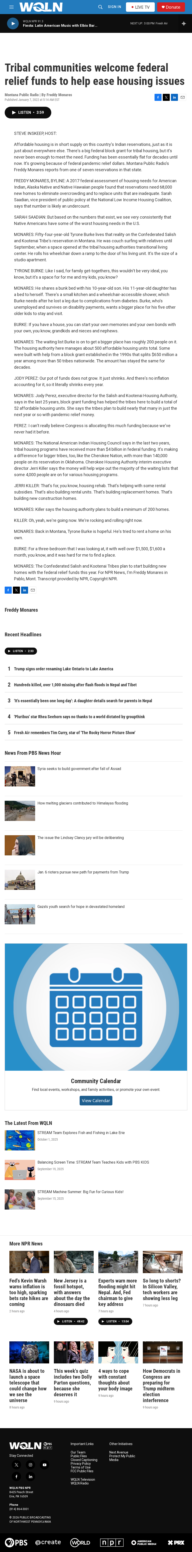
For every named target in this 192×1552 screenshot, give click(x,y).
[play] (13, 23)
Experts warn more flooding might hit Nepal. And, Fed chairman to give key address (117, 1292)
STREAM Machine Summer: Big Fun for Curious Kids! (80, 1192)
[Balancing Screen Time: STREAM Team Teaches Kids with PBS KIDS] (20, 1170)
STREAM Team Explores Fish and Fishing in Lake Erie (81, 1133)
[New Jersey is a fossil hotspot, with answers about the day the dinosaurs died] (74, 1262)
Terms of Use (81, 1467)
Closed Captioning (84, 1460)
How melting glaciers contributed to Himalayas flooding (82, 803)
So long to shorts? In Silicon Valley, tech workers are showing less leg (162, 1289)
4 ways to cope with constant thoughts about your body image (115, 1380)
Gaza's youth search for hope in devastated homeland (81, 906)
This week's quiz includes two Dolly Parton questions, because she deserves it (73, 1382)
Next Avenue (118, 1452)
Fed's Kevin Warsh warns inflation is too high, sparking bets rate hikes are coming (28, 1292)
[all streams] (185, 23)
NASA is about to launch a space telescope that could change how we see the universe (28, 1385)
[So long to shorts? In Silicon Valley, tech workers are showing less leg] (163, 1262)
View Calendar (96, 1100)
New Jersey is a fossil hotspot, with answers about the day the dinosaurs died (72, 1292)
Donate (173, 7)
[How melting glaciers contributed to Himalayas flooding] (20, 811)
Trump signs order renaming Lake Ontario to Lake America (63, 668)
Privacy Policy (81, 1463)
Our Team (78, 1452)
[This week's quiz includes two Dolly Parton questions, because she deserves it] (74, 1352)
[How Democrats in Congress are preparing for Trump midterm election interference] (163, 1352)
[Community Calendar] (96, 1007)
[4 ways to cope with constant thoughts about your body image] (118, 1352)
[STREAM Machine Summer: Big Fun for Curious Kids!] (20, 1199)
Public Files (79, 1456)
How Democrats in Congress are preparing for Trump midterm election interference (161, 1385)
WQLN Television (83, 1479)
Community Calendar (96, 1081)
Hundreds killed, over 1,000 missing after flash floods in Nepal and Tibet (75, 684)
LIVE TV (142, 7)
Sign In (114, 7)
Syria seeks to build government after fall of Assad (79, 769)
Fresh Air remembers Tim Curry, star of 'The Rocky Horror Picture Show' (74, 732)
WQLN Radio (80, 1483)
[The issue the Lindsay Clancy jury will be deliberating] (20, 845)
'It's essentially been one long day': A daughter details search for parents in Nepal (83, 700)
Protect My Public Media (122, 1458)
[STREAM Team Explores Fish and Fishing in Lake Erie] (20, 1140)
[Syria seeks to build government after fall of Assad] (20, 776)
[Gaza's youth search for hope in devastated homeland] (20, 914)
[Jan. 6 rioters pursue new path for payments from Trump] (20, 880)
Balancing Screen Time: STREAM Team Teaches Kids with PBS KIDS (93, 1162)
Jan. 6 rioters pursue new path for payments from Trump (83, 872)
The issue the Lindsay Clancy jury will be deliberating (80, 837)
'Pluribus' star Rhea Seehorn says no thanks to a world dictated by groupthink (79, 716)
